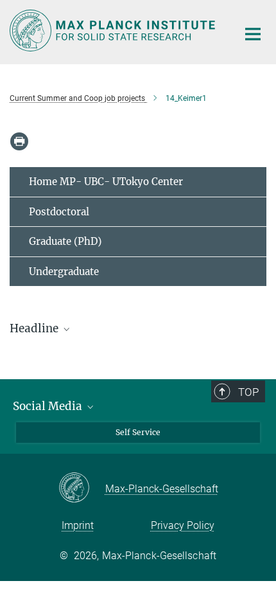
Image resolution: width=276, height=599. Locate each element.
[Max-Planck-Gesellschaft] (81, 488)
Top (248, 392)
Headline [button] (35, 328)
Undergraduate (64, 271)
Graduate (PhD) (65, 241)
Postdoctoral (59, 212)
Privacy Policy (182, 525)
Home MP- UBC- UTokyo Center (106, 181)
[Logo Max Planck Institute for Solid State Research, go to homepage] (114, 30)
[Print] (19, 141)
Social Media (49, 406)
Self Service (138, 432)
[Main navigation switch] (253, 34)
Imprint (78, 525)
